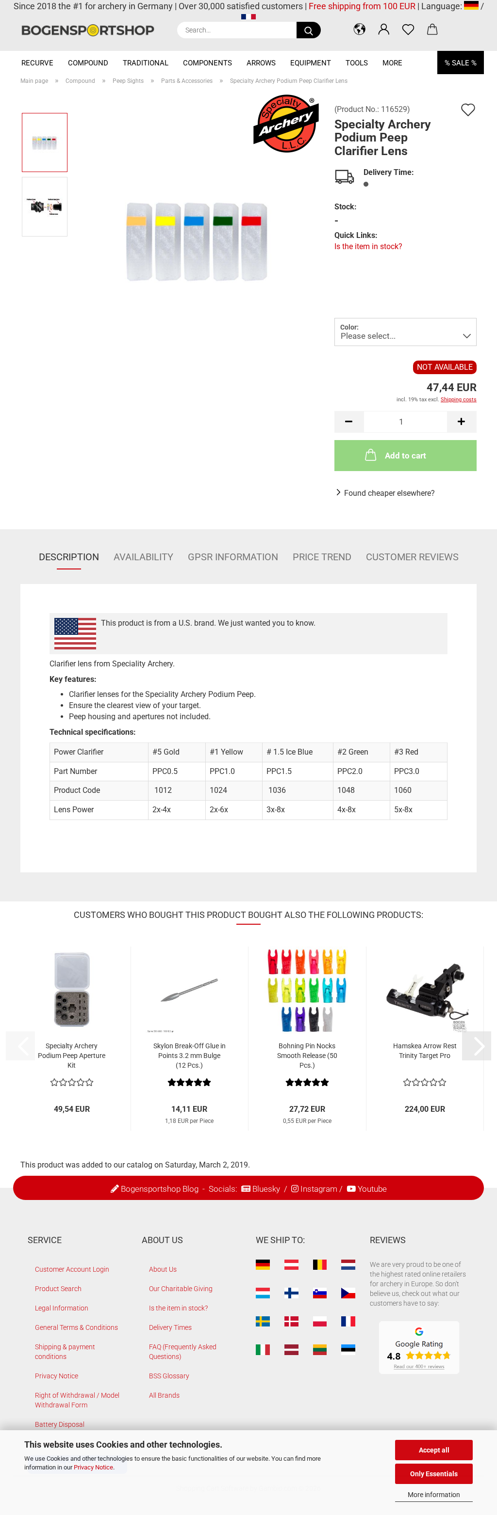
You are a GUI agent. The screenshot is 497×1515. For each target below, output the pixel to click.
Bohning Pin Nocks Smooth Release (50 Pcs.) (307, 1055)
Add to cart (405, 455)
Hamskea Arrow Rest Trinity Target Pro (425, 1050)
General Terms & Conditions (76, 1327)
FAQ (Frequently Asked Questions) (182, 1351)
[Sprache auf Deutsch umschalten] (471, 6)
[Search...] (309, 30)
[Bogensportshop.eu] (91, 30)
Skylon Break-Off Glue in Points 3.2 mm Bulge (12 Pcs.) (189, 1055)
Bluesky (266, 1189)
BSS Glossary (169, 1376)
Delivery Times (170, 1327)
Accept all (434, 1450)
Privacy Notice (93, 1467)
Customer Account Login (72, 1269)
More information (434, 1495)
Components (207, 63)
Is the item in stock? (368, 246)
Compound (88, 63)
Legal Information (61, 1308)
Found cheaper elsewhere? (389, 493)
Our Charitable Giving (181, 1289)
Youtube (372, 1189)
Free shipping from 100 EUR (362, 6)
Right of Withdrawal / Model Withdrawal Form (77, 1400)
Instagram (318, 1189)
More (392, 63)
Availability (143, 557)
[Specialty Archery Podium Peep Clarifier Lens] (198, 238)
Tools (357, 63)
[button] (360, 29)
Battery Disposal (59, 1424)
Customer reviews (412, 557)
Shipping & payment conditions (65, 1351)
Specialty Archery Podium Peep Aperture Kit (71, 1055)
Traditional (145, 63)
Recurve (37, 63)
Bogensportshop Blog (160, 1189)
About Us (163, 1269)
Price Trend (322, 557)
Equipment (310, 63)
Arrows (261, 63)
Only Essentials (434, 1474)
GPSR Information (233, 557)
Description (69, 557)
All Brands (164, 1395)
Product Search (58, 1289)
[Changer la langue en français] (248, 19)
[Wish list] (408, 29)
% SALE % (461, 63)
